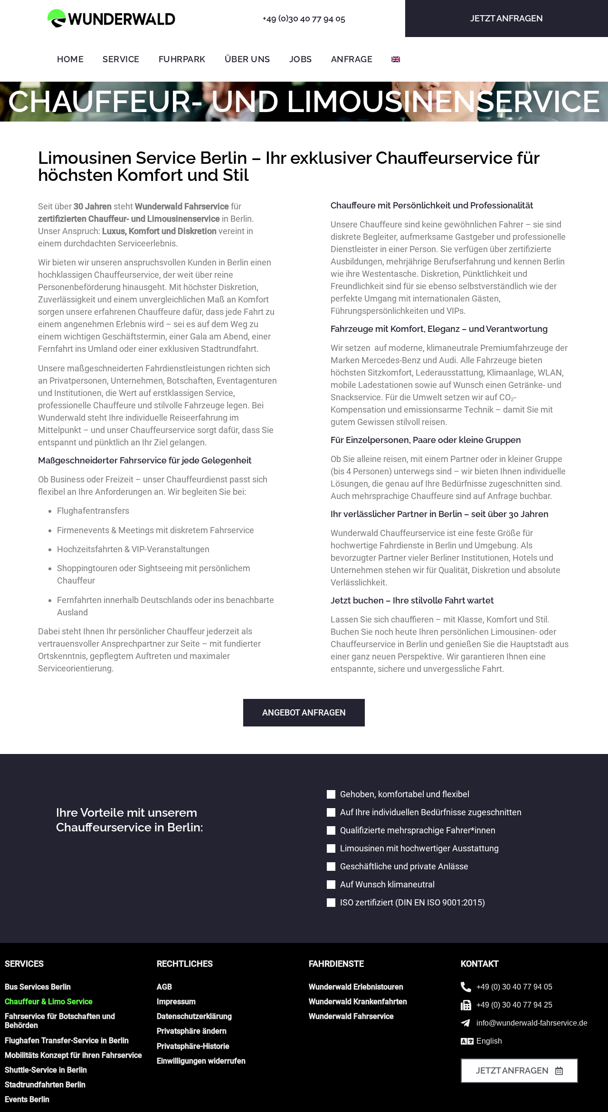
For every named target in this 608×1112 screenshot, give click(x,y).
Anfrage (352, 59)
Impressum (176, 1001)
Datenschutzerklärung (194, 1016)
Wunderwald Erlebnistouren (356, 986)
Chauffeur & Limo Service (49, 1001)
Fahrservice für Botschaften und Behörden (60, 1021)
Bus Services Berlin (38, 986)
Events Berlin (27, 1099)
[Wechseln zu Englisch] (395, 59)
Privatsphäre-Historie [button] (193, 1046)
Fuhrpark (182, 59)
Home (70, 59)
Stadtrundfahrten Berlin (45, 1084)
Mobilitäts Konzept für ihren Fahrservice (73, 1055)
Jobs (300, 59)
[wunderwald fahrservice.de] (113, 18)
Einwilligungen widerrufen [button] (201, 1060)
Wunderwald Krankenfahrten (358, 1001)
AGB (164, 986)
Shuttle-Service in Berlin (46, 1069)
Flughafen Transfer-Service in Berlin (67, 1040)
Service (121, 59)
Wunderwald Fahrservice (351, 1016)
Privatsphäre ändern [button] (192, 1031)
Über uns (247, 59)
